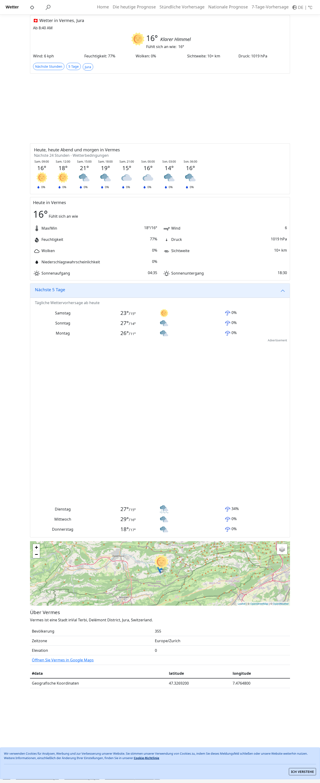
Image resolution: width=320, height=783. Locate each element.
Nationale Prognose (228, 7)
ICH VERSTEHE (302, 771)
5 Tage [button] (73, 66)
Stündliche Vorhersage (182, 7)
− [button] (36, 554)
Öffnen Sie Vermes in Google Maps (63, 660)
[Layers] (282, 549)
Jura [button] (88, 67)
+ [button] (36, 547)
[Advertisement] (160, 108)
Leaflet (242, 603)
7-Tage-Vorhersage (270, 7)
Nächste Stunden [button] (48, 66)
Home (103, 7)
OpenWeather (281, 603)
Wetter (12, 7)
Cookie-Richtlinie (146, 758)
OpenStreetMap (259, 603)
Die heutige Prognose (134, 7)
